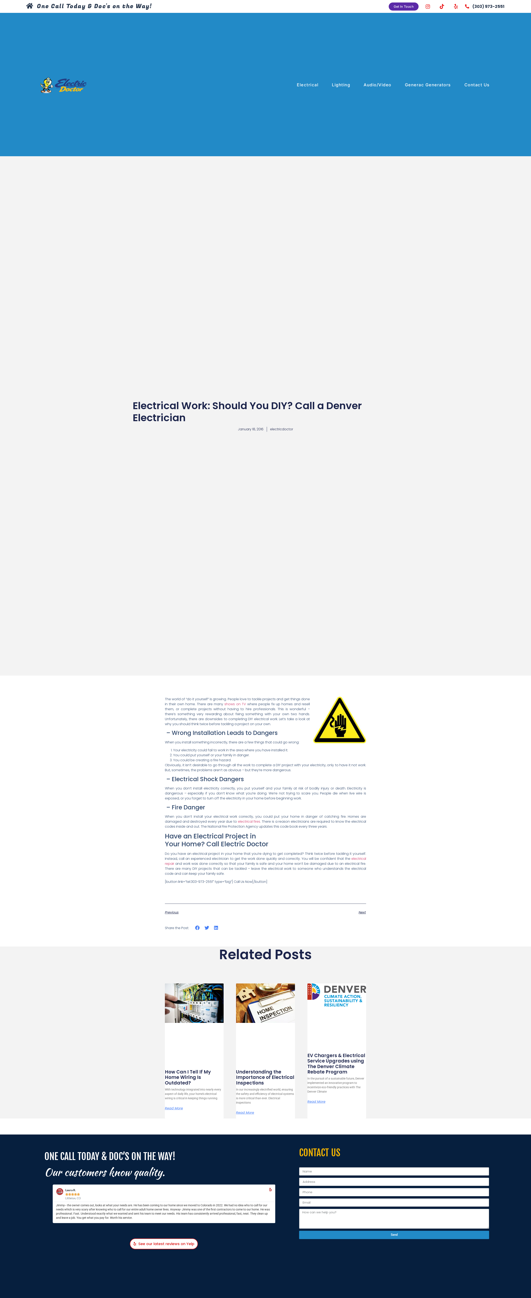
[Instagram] (428, 6)
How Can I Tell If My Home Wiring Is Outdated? (188, 1077)
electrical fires (249, 821)
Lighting (341, 84)
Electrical (307, 84)
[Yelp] (456, 6)
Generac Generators (428, 84)
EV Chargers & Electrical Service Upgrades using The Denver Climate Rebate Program (336, 1063)
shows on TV (235, 704)
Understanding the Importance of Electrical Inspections (265, 1077)
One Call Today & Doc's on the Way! (94, 6)
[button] (197, 927)
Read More (174, 1108)
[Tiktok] (442, 6)
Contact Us (477, 84)
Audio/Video (377, 84)
